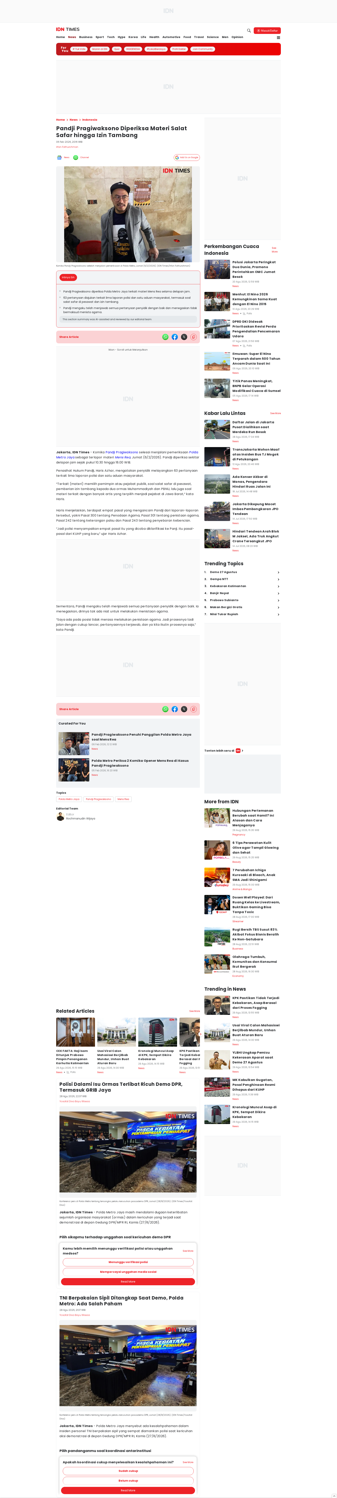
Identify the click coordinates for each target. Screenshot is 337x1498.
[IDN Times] (67, 29)
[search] (249, 30)
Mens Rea (122, 457)
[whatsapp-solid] (165, 337)
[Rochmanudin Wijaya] (60, 816)
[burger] (278, 37)
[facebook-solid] (175, 337)
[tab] (69, 277)
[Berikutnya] (200, 1013)
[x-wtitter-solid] (184, 337)
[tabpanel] (128, 305)
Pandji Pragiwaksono (122, 452)
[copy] (193, 337)
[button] (128, 1242)
